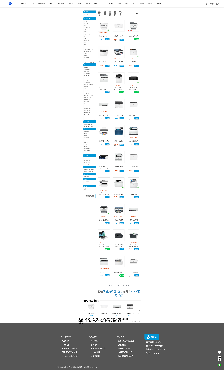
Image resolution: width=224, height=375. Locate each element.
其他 (86, 53)
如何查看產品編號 (126, 341)
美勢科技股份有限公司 (155, 350)
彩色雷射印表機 (88, 78)
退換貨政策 (95, 356)
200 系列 (86, 164)
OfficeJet (86, 116)
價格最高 (120, 13)
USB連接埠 (87, 137)
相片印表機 (87, 101)
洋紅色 (86, 31)
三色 (86, 47)
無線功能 (86, 71)
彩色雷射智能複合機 (89, 126)
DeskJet (86, 106)
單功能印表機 (87, 73)
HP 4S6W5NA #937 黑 (96, 321)
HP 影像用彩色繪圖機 (89, 169)
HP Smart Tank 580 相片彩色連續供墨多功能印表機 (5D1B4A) (116, 314)
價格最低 (115, 13)
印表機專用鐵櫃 (88, 148)
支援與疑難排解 (125, 352)
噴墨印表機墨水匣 (88, 49)
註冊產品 (122, 345)
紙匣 (85, 140)
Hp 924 (102, 319)
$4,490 (117, 315)
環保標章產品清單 (126, 356)
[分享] (219, 352)
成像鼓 (86, 146)
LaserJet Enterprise (88, 84)
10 (129, 285)
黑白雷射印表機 (88, 75)
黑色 (86, 23)
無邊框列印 (87, 112)
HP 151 (94, 319)
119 (108, 319)
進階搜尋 (89, 196)
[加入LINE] (219, 365)
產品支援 (120, 337)
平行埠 (86, 144)
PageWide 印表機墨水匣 (89, 62)
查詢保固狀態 (124, 349)
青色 (86, 36)
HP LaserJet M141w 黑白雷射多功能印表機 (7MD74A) (91, 314)
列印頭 (86, 133)
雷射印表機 (87, 176)
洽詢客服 (137, 39)
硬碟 (85, 153)
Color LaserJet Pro (88, 95)
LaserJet (86, 86)
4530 (87, 319)
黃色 (86, 29)
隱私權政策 (95, 345)
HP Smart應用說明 (70, 356)
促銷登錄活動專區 (70, 349)
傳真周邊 (86, 142)
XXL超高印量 (87, 51)
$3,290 (104, 315)
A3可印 (86, 80)
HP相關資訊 (66, 337)
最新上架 (99, 13)
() (213, 3)
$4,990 (91, 315)
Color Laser (87, 110)
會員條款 (94, 341)
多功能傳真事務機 (88, 91)
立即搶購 (107, 39)
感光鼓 (86, 135)
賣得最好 (110, 13)
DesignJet (87, 93)
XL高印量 (87, 27)
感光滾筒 (86, 131)
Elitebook (86, 158)
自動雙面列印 (87, 67)
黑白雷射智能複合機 (89, 124)
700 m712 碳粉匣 (120, 319)
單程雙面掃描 (87, 108)
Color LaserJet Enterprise (89, 119)
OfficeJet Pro (87, 114)
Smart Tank (87, 99)
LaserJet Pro (87, 97)
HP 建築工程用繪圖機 (89, 171)
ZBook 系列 (87, 160)
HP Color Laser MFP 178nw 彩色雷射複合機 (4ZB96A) (130, 314)
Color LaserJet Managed (89, 88)
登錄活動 (112, 321)
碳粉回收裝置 (87, 150)
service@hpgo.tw (153, 342)
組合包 (86, 55)
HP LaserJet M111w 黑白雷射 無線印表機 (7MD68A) (104, 314)
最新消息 (66, 345)
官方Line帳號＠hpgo (154, 346)
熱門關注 (105, 13)
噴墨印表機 (87, 82)
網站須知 (93, 337)
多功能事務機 (87, 69)
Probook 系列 (87, 162)
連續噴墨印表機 (88, 103)
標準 (86, 21)
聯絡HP (65, 341)
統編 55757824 (152, 353)
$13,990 (129, 315)
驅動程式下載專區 (70, 352)
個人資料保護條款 (98, 349)
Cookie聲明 (95, 352)
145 (120, 321)
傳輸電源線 (87, 181)
